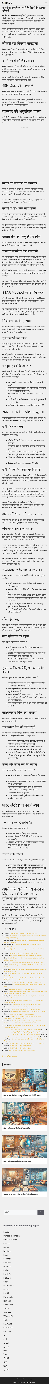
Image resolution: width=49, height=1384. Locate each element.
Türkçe (6, 1320)
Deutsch (7, 1251)
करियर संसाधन (12, 1056)
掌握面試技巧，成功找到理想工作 (20, 1048)
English (6, 1232)
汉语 (5, 1362)
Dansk (6, 1247)
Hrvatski (7, 1266)
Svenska (7, 1312)
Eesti (5, 1255)
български (8, 1328)
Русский (7, 1331)
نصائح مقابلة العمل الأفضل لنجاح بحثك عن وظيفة (26, 1034)
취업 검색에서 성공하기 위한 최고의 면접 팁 (22, 1050)
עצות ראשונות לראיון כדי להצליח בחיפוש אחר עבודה (26, 1029)
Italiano (6, 1270)
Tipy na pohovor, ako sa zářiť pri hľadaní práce (26, 1004)
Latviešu (7, 1274)
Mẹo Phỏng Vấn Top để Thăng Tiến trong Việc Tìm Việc (28, 1011)
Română (7, 1301)
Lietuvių (7, 1278)
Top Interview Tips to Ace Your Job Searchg (23, 933)
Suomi (6, 1308)
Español (7, 1259)
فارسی (6, 1347)
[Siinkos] (6, 2)
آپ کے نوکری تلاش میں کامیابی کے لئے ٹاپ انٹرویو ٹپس (26, 1032)
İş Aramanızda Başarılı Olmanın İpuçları (21, 1014)
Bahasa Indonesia (11, 1236)
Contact (29, 1379)
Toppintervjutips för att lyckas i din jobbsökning (25, 1009)
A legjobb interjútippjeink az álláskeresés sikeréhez (26, 982)
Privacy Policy (21, 1379)
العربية (6, 1343)
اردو (5, 1339)
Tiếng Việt (8, 1316)
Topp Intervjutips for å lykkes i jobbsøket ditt (22, 989)
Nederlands (8, 1285)
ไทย (5, 1354)
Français (7, 1262)
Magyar (6, 1282)
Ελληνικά (7, 1324)
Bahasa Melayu (10, 1240)
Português (8, 1297)
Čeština (6, 1243)
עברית (6, 1335)
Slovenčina (8, 1305)
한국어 (6, 1370)
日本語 (6, 1358)
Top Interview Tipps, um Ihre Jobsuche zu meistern (26, 955)
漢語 (5, 1366)
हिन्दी (4, 1056)
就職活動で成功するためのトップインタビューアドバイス (26, 1043)
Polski (6, 1293)
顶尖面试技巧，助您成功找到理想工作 (21, 1046)
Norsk (6, 1289)
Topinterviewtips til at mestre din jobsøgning (23, 953)
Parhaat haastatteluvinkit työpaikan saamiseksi (24, 1007)
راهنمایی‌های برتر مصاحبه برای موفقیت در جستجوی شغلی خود (22, 1036)
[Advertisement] (24, 153)
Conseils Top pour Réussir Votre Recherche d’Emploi (26, 962)
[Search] (40, 1212)
